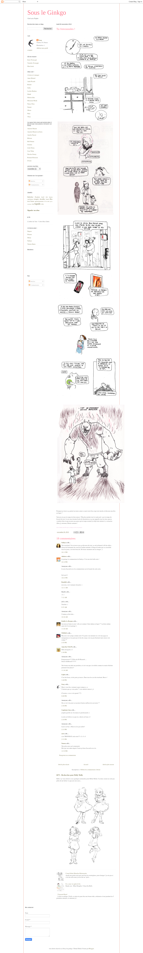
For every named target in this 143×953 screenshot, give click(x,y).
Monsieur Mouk (32, 101)
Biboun (29, 138)
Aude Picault (31, 81)
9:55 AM (64, 607)
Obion (29, 110)
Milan (29, 238)
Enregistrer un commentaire (67, 755)
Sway (63, 684)
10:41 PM (64, 578)
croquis (36, 199)
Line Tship (30, 151)
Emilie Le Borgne (67, 621)
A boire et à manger (33, 75)
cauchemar (30, 199)
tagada (37, 203)
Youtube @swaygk (33, 63)
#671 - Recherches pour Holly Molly (69, 775)
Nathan (29, 241)
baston (51, 197)
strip (33, 204)
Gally (29, 88)
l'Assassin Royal (62, 894)
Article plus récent (63, 764)
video (42, 204)
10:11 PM (64, 552)
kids (28, 201)
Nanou (63, 743)
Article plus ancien (108, 764)
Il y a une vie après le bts (73, 884)
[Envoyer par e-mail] (75, 532)
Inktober (30, 197)
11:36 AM (64, 670)
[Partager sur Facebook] (81, 532)
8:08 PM (64, 696)
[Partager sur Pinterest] (83, 532)
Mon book (30, 66)
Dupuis (29, 231)
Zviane (29, 161)
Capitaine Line (66, 710)
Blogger (91, 948)
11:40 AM (64, 629)
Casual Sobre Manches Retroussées (76, 873)
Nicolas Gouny (31, 154)
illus (51, 199)
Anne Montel (31, 78)
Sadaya (63, 542)
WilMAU (64, 633)
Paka (28, 113)
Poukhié (37, 197)
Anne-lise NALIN (66, 647)
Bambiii (64, 582)
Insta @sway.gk (32, 60)
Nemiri (29, 107)
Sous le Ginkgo (46, 12)
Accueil (86, 764)
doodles (42, 199)
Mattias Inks (31, 97)
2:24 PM (64, 720)
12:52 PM (64, 751)
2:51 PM (64, 739)
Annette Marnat (32, 129)
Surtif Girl (44, 197)
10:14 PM (64, 562)
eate (62, 733)
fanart (47, 199)
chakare (64, 556)
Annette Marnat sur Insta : (35, 132)
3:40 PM (64, 680)
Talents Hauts (31, 244)
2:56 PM (64, 706)
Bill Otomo (30, 141)
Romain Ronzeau (32, 157)
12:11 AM (64, 588)
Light (63, 674)
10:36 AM (64, 617)
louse (32, 201)
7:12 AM (64, 597)
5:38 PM (64, 652)
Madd (29, 94)
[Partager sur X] (79, 532)
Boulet (29, 85)
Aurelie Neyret (31, 135)
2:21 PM (64, 729)
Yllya (29, 117)
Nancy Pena (31, 104)
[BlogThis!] (77, 532)
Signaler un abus (33, 210)
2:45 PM (64, 643)
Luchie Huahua (32, 91)
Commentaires (34, 185)
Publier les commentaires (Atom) (90, 770)
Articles (32, 181)
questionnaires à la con (42, 201)
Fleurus (29, 234)
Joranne (29, 145)
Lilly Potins (31, 148)
